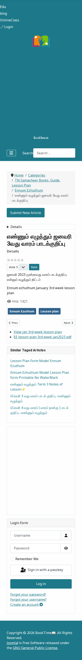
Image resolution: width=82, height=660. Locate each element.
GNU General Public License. (35, 648)
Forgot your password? (28, 594)
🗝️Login (6, 26)
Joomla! (12, 643)
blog (3, 13)
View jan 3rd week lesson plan (38, 332)
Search (27, 153)
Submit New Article (25, 212)
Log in (41, 583)
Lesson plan (50, 311)
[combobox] (54, 153)
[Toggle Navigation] (11, 153)
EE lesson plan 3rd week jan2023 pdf (42, 337)
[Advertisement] (41, 92)
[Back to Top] (75, 652)
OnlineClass (9, 20)
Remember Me (26, 559)
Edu (3, 6)
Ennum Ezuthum (22, 311)
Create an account (25, 604)
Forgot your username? (28, 599)
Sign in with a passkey (45, 569)
